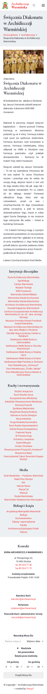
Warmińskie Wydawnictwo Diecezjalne (23, 499)
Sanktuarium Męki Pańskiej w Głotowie (23, 361)
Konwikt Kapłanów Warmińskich (23, 308)
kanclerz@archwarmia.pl (23, 599)
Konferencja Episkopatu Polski (23, 528)
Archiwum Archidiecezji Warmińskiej (23, 304)
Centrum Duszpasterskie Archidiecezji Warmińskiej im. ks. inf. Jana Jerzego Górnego (23, 314)
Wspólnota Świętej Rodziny (23, 412)
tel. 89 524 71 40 (23, 564)
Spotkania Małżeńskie (23, 408)
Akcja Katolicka (23, 418)
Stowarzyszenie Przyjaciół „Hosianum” (23, 449)
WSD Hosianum (23, 291)
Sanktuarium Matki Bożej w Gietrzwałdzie (23, 341)
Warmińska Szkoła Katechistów (23, 301)
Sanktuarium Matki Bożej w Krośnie (23, 358)
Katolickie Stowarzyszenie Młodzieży (23, 401)
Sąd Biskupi (23, 280)
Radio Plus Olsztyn (23, 479)
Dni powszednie (25, 652)
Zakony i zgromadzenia (23, 521)
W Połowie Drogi (23, 436)
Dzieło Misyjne (23, 442)
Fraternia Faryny (23, 432)
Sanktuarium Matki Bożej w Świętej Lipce (23, 353)
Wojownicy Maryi (23, 453)
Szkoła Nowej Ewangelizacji (23, 429)
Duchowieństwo (23, 518)
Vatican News (23, 486)
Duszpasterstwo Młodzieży (23, 398)
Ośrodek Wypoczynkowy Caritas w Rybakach (23, 334)
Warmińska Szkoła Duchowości (23, 298)
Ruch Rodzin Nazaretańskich (23, 425)
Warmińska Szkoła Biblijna (24, 294)
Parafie (23, 525)
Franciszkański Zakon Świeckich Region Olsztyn (23, 458)
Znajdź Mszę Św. (23, 675)
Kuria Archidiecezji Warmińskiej (23, 277)
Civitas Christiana (23, 446)
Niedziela (26, 648)
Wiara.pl (23, 492)
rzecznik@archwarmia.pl (23, 617)
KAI (23, 482)
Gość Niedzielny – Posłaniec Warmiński (23, 475)
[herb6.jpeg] (5, 5)
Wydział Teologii (23, 287)
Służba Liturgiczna (23, 391)
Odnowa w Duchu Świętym (23, 415)
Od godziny (13, 662)
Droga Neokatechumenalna (23, 422)
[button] (34, 5)
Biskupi (23, 515)
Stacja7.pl (23, 489)
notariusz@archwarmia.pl (23, 608)
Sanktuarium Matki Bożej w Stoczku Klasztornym (23, 347)
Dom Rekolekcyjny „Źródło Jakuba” (23, 368)
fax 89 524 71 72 (23, 568)
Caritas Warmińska (23, 284)
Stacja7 (30, 688)
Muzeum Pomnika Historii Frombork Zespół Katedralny (23, 322)
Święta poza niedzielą (25, 656)
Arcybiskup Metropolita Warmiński (23, 511)
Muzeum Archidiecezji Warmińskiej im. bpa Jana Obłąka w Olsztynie (23, 328)
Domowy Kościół (23, 405)
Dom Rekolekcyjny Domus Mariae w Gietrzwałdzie (23, 373)
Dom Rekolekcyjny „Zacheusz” (23, 365)
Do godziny (34, 662)
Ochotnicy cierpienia (23, 439)
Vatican (23, 532)
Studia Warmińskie (23, 496)
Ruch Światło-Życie (23, 394)
